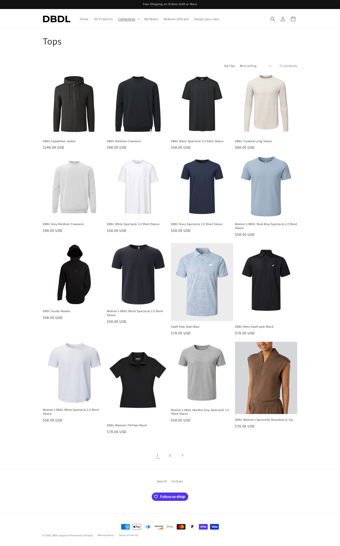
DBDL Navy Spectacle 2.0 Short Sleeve (197, 224)
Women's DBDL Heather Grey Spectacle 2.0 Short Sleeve (200, 412)
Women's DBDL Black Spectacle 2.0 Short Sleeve (135, 313)
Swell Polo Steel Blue (185, 327)
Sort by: (229, 66)
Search (162, 481)
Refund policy (106, 535)
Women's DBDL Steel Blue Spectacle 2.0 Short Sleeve (266, 226)
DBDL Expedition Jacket (59, 141)
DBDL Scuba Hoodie (56, 311)
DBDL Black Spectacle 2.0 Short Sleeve (197, 141)
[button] (128, 19)
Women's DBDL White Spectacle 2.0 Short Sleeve (71, 412)
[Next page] (182, 455)
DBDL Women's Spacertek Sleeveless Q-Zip (264, 420)
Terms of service (128, 535)
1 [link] (157, 455)
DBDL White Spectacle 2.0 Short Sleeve (133, 224)
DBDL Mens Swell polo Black (254, 327)
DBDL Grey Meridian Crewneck (63, 224)
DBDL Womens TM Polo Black (127, 425)
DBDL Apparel (60, 535)
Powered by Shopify (81, 535)
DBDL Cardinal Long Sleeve (253, 141)
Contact (177, 481)
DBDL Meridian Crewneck (124, 141)
